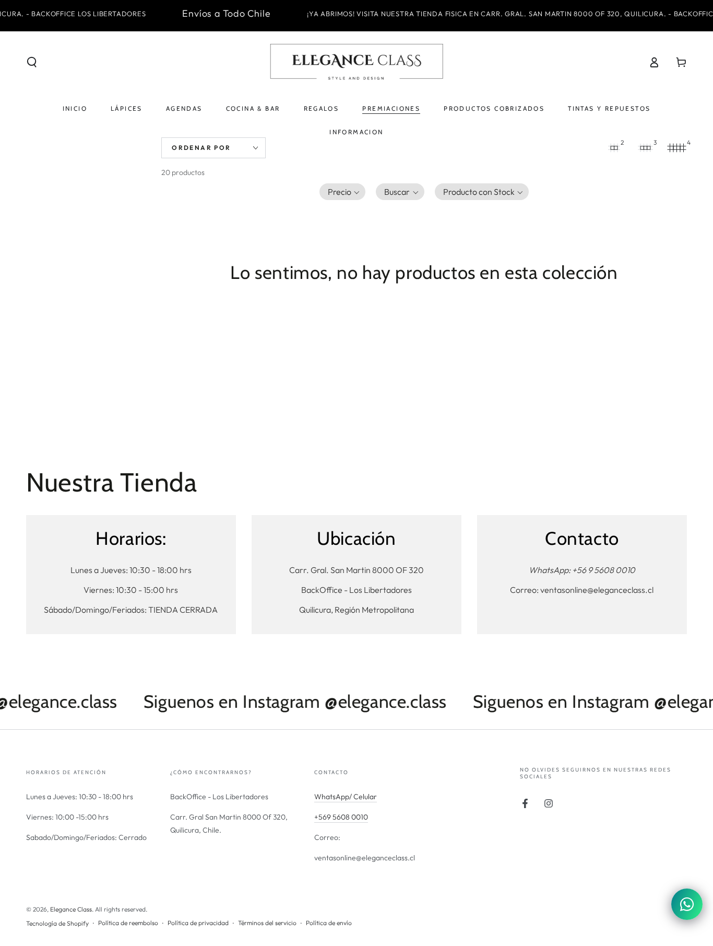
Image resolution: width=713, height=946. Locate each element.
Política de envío (329, 923)
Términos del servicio (267, 923)
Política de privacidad (198, 923)
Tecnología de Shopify (57, 923)
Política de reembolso (128, 923)
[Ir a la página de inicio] (356, 62)
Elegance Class (71, 909)
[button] (31, 62)
